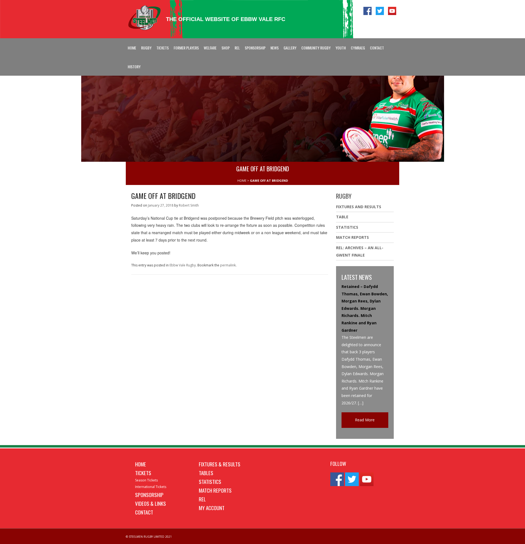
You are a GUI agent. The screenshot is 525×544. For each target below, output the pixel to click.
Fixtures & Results (219, 464)
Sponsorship (255, 48)
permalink (228, 265)
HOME (241, 180)
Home (132, 48)
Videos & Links (150, 503)
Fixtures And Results (358, 206)
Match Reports (352, 237)
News (274, 48)
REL (237, 48)
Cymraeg (358, 48)
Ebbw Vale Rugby (183, 265)
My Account (211, 507)
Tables (206, 472)
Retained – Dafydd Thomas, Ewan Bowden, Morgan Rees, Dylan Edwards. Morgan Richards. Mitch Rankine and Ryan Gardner (365, 308)
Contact (377, 48)
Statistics (347, 227)
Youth (341, 48)
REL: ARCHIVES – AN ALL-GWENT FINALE (359, 251)
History (134, 66)
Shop (225, 48)
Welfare (210, 48)
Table (342, 216)
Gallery (290, 48)
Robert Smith (189, 205)
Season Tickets (146, 480)
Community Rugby (316, 48)
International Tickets (150, 486)
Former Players (186, 48)
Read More (365, 419)
